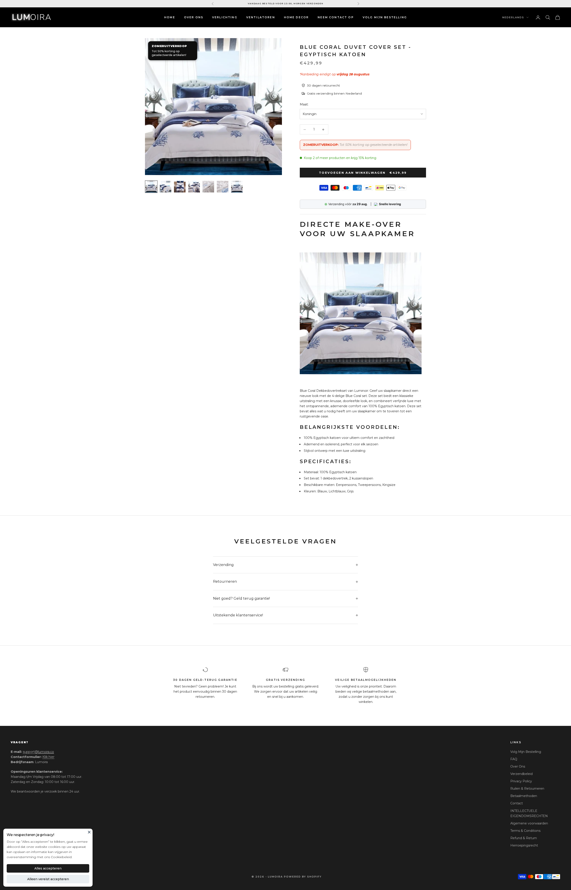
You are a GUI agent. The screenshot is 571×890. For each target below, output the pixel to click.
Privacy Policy (521, 781)
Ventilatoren (260, 17)
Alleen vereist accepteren (48, 879)
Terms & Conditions (525, 831)
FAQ (513, 759)
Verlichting (224, 17)
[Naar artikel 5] (208, 186)
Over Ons (193, 17)
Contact (516, 803)
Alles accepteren (48, 868)
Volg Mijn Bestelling (525, 752)
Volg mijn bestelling (385, 17)
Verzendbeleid (521, 774)
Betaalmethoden (523, 796)
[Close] (89, 832)
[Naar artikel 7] (237, 186)
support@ (38, 752)
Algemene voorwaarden (529, 823)
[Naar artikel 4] (194, 186)
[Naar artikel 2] (165, 186)
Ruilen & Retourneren (527, 789)
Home (169, 17)
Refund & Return (523, 838)
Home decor (296, 17)
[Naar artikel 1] (151, 186)
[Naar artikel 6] (222, 186)
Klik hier (48, 757)
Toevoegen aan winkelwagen (363, 172)
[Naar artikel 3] (180, 186)
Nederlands (513, 17)
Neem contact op (336, 17)
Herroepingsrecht (524, 845)
